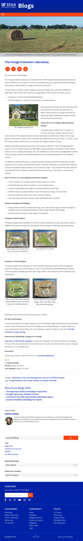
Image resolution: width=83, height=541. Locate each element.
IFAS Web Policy (60, 520)
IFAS (71, 537)
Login (31, 528)
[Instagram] (29, 500)
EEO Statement (59, 523)
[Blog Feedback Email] (25, 500)
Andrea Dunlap (12, 414)
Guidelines (33, 523)
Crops (24, 378)
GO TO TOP (35, 537)
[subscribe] (30, 495)
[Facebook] (5, 500)
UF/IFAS (8, 451)
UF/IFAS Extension (57, 378)
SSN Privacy (58, 515)
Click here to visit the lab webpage (18, 341)
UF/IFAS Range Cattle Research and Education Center (30, 55)
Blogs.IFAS (9, 446)
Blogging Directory (36, 518)
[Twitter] (10, 500)
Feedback (33, 515)
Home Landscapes (11, 518)
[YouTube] (19, 500)
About (31, 512)
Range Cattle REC (50, 380)
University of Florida (64, 537)
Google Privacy (59, 518)
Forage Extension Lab (17, 380)
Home (7, 55)
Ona (40, 380)
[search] (71, 438)
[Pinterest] (14, 500)
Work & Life (9, 520)
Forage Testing (33, 380)
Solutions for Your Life (13, 449)
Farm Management (34, 378)
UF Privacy (57, 512)
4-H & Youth (9, 523)
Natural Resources (11, 515)
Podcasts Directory (36, 520)
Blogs (26, 5)
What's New (33, 525)
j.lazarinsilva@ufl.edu (45, 356)
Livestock (46, 378)
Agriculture (16, 378)
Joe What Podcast (11, 454)
